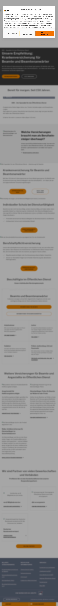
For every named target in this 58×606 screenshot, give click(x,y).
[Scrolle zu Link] (6, 10)
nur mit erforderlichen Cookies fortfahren (27, 33)
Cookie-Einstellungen (12, 33)
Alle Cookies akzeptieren (44, 33)
